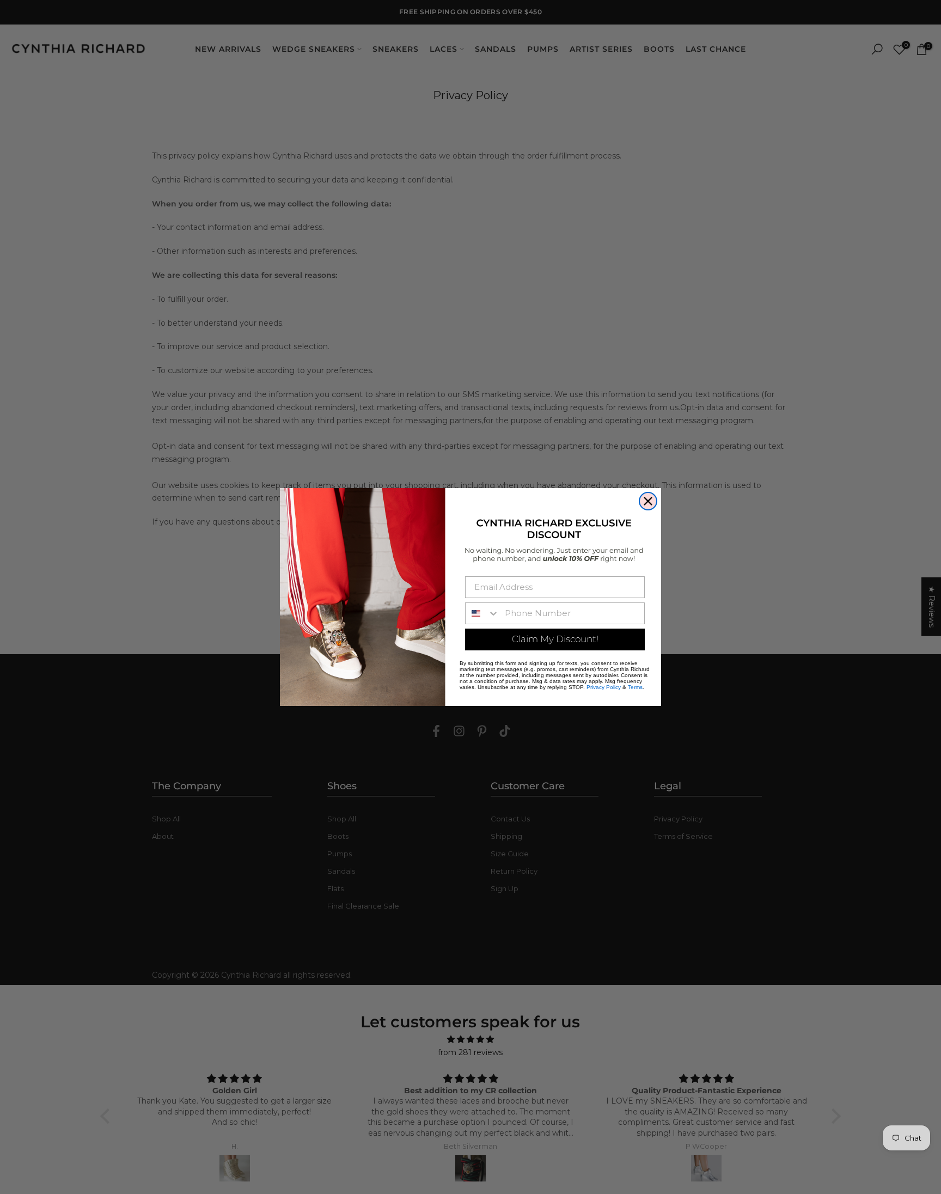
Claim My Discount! (555, 638)
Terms (635, 687)
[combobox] (482, 613)
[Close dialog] (648, 501)
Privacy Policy (603, 687)
